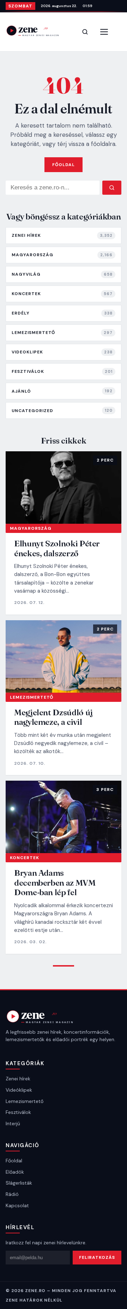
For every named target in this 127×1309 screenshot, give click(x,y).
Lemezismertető (31, 697)
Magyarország (31, 528)
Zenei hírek (18, 1078)
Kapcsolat (17, 1205)
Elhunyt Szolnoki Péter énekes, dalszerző (57, 548)
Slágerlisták (19, 1183)
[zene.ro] (37, 30)
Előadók (15, 1172)
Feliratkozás (97, 1257)
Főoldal (63, 165)
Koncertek (24, 858)
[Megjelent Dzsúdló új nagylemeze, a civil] (63, 656)
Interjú (13, 1123)
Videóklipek (19, 1090)
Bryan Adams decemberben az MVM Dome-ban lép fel (55, 882)
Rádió (12, 1194)
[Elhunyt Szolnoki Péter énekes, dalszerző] (63, 487)
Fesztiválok (18, 1112)
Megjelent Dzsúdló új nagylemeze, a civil (53, 717)
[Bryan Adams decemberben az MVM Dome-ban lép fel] (63, 817)
